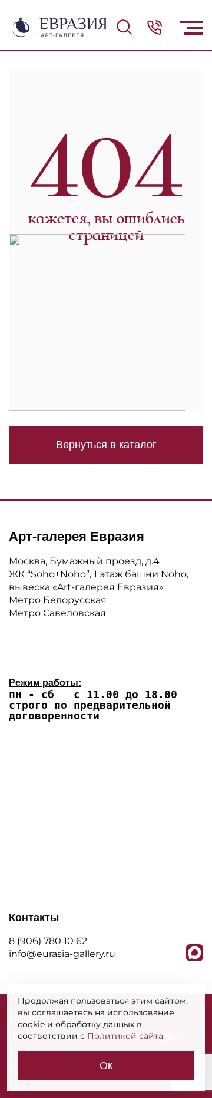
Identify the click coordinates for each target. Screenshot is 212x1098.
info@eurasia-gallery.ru (62, 953)
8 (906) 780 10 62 (48, 940)
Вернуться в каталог (106, 445)
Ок (106, 1065)
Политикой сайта (125, 1036)
